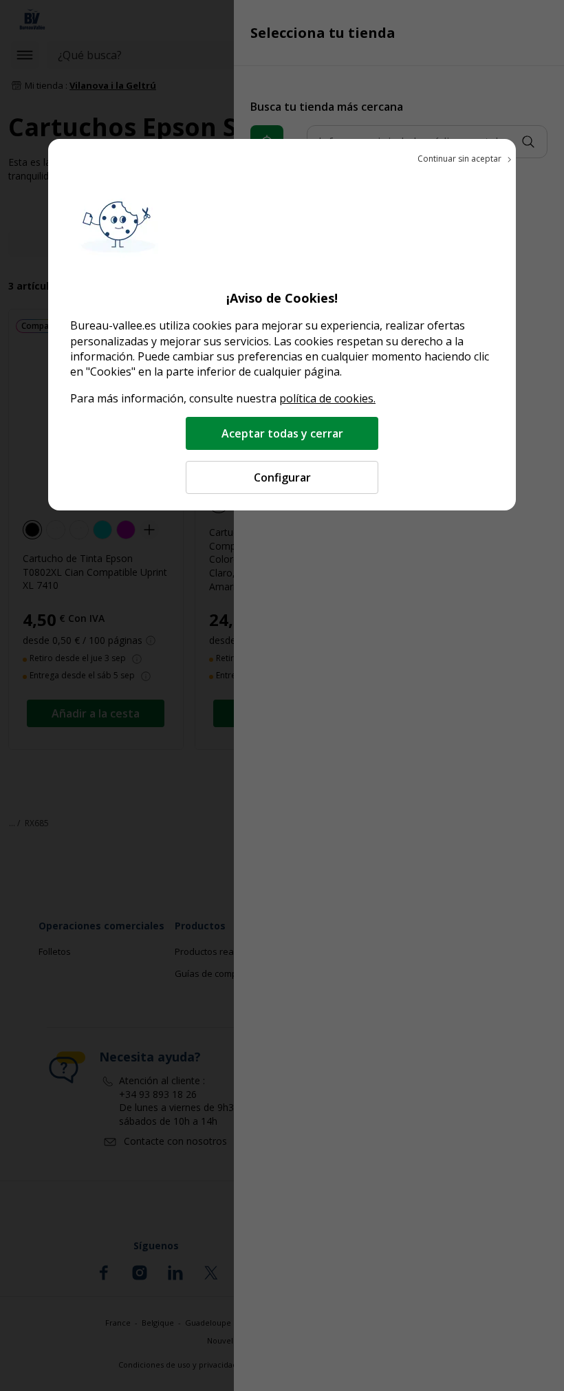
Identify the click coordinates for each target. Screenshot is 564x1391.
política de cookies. (327, 398)
